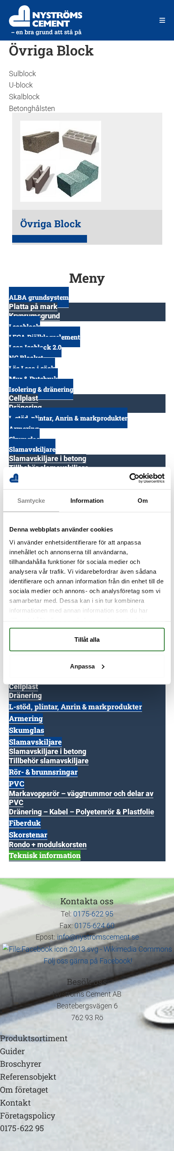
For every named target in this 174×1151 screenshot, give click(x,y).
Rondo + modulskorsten (48, 844)
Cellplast (23, 398)
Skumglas (26, 730)
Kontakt (15, 1102)
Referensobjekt (28, 1076)
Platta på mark (33, 306)
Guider (12, 1051)
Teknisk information (45, 855)
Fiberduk (25, 823)
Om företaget (24, 1089)
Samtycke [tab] (31, 500)
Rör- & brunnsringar (43, 772)
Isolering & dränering (41, 389)
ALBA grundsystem (39, 297)
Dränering (25, 695)
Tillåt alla (87, 639)
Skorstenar (28, 834)
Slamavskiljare (32, 449)
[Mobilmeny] (162, 20)
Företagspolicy (27, 1115)
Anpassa (82, 665)
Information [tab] (87, 500)
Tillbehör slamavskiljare (49, 760)
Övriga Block (50, 223)
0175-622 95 (93, 914)
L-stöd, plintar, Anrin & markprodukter (68, 418)
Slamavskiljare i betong (47, 458)
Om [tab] (143, 500)
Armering (26, 718)
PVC (16, 783)
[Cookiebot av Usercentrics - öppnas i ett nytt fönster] (129, 478)
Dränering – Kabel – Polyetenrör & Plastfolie (81, 811)
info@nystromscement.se (98, 937)
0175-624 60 (94, 925)
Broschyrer (20, 1063)
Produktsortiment (34, 1038)
